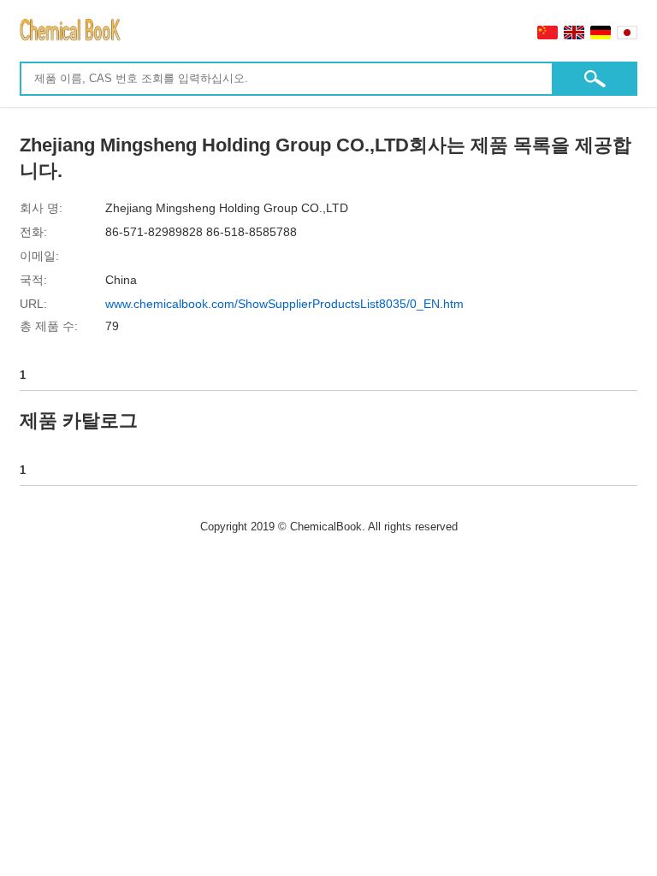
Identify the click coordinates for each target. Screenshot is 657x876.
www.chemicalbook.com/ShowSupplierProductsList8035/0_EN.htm (284, 304)
